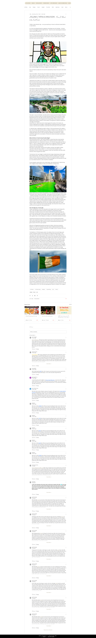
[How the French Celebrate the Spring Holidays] (48, 310)
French (38, 7)
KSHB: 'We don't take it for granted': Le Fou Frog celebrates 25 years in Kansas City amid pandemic (63, 317)
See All (70, 304)
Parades (43, 289)
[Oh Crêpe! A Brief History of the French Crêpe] (32, 310)
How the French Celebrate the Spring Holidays (47, 316)
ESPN (53, 7)
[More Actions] (65, 337)
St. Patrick (31, 289)
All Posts (25, 7)
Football (43, 7)
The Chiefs (48, 7)
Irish (53, 289)
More (66, 7)
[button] (70, 7)
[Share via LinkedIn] (34, 295)
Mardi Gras (57, 7)
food (30, 7)
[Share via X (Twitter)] (32, 295)
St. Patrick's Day (37, 289)
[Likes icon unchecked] (32, 349)
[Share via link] (37, 295)
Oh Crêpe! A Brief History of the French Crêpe (31, 316)
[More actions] (65, 14)
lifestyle (34, 7)
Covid (62, 7)
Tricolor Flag (48, 289)
